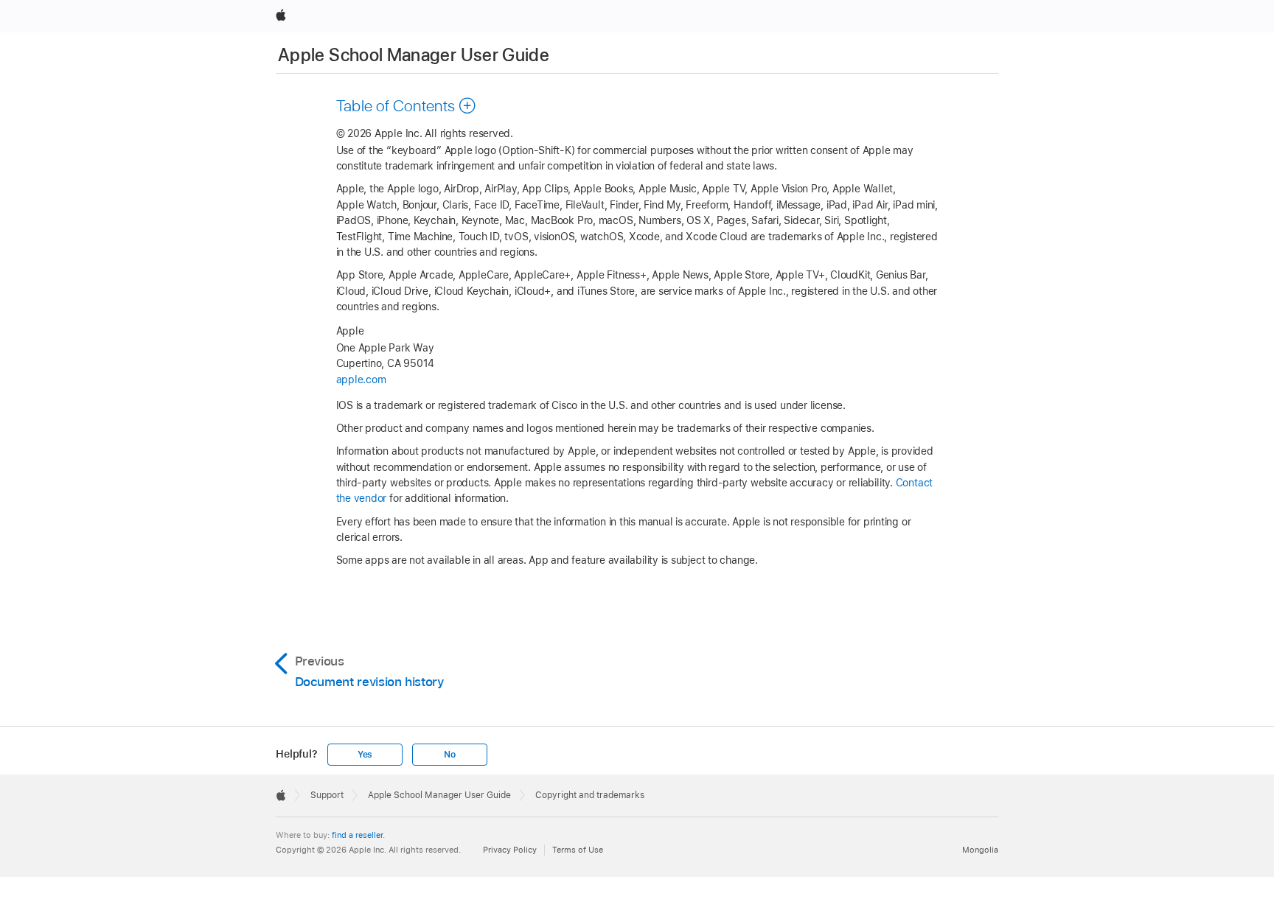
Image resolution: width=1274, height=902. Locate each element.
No (450, 754)
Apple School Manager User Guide (413, 55)
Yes (365, 754)
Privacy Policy (510, 850)
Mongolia (980, 850)
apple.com (361, 379)
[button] (406, 105)
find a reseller (357, 835)
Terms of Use (577, 850)
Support (327, 795)
